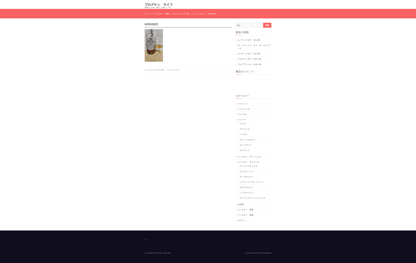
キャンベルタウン (248, 139)
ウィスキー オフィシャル (249, 156)
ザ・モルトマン (247, 176)
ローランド (245, 150)
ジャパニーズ (243, 109)
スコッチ (242, 119)
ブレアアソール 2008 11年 (249, 64)
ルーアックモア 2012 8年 (249, 40)
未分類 (241, 204)
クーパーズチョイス (249, 166)
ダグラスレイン (247, 187)
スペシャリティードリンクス (252, 198)
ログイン (242, 220)
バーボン (244, 134)
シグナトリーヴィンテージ (251, 182)
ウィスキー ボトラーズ (248, 162)
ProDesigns (266, 253)
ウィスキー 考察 (245, 209)
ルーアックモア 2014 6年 (249, 53)
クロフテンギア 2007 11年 (249, 59)
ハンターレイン (247, 192)
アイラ (243, 123)
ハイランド (243, 103)
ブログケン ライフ (159, 4)
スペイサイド (246, 145)
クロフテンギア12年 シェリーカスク (163, 70)
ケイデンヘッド (247, 171)
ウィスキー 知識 (245, 215)
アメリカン (243, 114)
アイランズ (245, 129)
